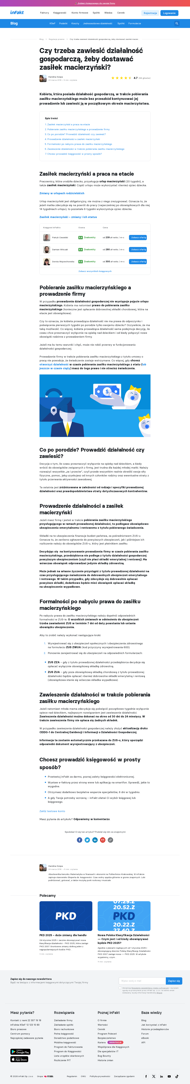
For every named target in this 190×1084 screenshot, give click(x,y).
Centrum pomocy (20, 1033)
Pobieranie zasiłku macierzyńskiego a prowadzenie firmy (78, 129)
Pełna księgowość (64, 1033)
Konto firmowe (80, 12)
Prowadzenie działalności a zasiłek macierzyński (73, 139)
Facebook (146, 1076)
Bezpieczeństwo (107, 1037)
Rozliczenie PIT (62, 1060)
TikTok (177, 1076)
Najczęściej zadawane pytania (26, 1037)
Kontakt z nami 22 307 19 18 (25, 1020)
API (143, 1042)
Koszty (75, 23)
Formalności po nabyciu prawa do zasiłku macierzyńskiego (79, 144)
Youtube (169, 1076)
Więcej (159, 993)
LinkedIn (161, 1076)
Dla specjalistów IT (108, 1051)
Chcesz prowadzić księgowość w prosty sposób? (74, 153)
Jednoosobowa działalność (97, 23)
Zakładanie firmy (63, 1020)
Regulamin (72, 1076)
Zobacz (138, 237)
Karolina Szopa (55, 77)
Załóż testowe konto (52, 811)
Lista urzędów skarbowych (69, 1055)
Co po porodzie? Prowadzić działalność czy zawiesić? (76, 134)
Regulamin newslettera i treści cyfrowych (150, 988)
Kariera (102, 1042)
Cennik (121, 12)
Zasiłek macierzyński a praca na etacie (68, 124)
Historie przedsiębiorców (155, 1029)
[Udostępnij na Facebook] (79, 840)
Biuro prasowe (18, 1029)
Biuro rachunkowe (64, 1029)
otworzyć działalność (54, 364)
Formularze (134, 23)
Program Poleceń (107, 1033)
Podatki (63, 23)
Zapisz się (174, 980)
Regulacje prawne (56, 39)
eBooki (145, 1037)
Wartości (103, 1024)
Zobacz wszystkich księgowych (95, 271)
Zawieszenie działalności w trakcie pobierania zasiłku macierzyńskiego (85, 148)
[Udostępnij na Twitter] (87, 840)
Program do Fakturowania (68, 1046)
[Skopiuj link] (110, 840)
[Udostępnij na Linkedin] (95, 840)
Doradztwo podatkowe (66, 1037)
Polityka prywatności (100, 1076)
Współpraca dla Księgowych (113, 1046)
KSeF (53, 23)
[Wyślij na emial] (102, 840)
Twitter (153, 1076)
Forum (145, 1033)
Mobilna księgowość (65, 1042)
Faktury (44, 12)
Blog (14, 23)
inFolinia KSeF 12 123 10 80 (24, 1024)
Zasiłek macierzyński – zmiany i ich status (68, 217)
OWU (83, 1076)
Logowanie (169, 13)
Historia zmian (105, 1060)
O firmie (102, 1020)
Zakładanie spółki (63, 1024)
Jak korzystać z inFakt (154, 1024)
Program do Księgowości (67, 1051)
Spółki (121, 23)
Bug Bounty (104, 1055)
